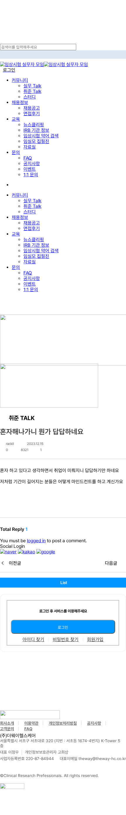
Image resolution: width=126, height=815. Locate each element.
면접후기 (31, 228)
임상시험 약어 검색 (41, 250)
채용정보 (20, 217)
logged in (36, 540)
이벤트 (29, 284)
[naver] (8, 552)
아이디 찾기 (33, 640)
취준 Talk (32, 206)
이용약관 (31, 723)
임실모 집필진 (36, 256)
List (63, 582)
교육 (16, 234)
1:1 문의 (30, 289)
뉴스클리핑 (33, 239)
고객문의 (7, 728)
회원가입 (95, 640)
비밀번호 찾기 (66, 640)
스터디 (29, 212)
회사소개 (7, 723)
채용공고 (31, 223)
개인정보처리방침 (63, 723)
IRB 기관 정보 (36, 245)
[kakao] (26, 552)
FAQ (27, 273)
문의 (16, 267)
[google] (45, 552)
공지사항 (31, 278)
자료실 (29, 262)
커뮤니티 (20, 195)
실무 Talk (32, 200)
